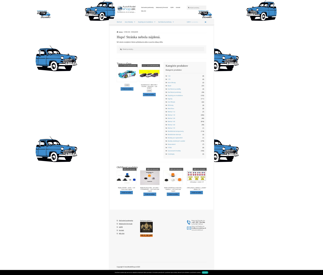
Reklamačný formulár (162, 7)
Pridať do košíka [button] (127, 89)
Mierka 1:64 (171, 125)
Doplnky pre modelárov (145, 22)
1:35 (169, 79)
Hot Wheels (171, 102)
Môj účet (143, 11)
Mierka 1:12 (171, 112)
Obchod (119, 22)
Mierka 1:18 (171, 115)
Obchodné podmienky (147, 7)
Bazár (169, 86)
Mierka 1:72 (171, 128)
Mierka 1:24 (171, 118)
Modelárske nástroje (174, 134)
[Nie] (321, 272)
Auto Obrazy (172, 82)
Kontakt (178, 7)
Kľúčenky (170, 105)
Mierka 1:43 (171, 121)
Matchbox (171, 108)
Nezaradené (171, 144)
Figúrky (170, 99)
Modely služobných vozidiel (176, 141)
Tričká (170, 147)
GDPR (172, 7)
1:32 (169, 76)
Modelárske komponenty (176, 131)
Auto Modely (129, 22)
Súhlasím (205, 272)
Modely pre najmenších (175, 138)
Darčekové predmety (165, 22)
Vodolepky (171, 154)
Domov (121, 32)
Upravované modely (174, 151)
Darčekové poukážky (174, 89)
